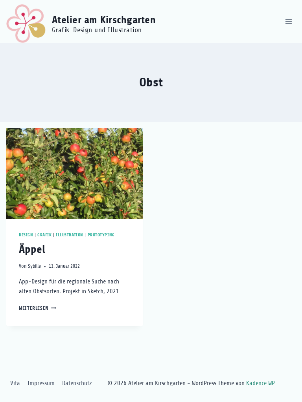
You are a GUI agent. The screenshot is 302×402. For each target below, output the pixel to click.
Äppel (32, 249)
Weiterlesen (37, 308)
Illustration (69, 235)
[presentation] (74, 173)
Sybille (34, 266)
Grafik (44, 235)
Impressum (41, 383)
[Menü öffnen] (288, 21)
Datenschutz (77, 383)
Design (26, 235)
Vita (15, 383)
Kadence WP (260, 383)
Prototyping (101, 235)
